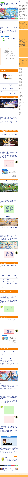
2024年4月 (20, 84)
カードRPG (20, 95)
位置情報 (20, 111)
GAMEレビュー (21, 87)
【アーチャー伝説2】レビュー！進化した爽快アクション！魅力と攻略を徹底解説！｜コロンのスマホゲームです (23, 35)
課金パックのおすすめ (7, 59)
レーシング (20, 109)
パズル (20, 105)
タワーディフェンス (21, 103)
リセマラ (20, 108)
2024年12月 (20, 78)
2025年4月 (20, 75)
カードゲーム (21, 96)
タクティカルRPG (21, 102)
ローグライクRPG (21, 110)
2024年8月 (20, 81)
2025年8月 (20, 72)
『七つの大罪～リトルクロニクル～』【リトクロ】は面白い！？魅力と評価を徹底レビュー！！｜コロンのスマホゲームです (23, 43)
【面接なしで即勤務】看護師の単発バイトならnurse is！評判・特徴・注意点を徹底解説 (23, 6)
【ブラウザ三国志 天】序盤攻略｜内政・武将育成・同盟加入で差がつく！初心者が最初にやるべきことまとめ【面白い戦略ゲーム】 (23, 15)
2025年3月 (20, 76)
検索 (19, 1)
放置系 (20, 113)
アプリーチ (10, 75)
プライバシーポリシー (22, 114)
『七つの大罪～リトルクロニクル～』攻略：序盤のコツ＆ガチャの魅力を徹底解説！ (23, 40)
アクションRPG (21, 93)
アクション (20, 92)
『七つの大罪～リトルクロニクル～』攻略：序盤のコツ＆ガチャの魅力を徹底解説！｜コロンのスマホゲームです (23, 54)
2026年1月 (20, 69)
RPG (19, 90)
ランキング (20, 106)
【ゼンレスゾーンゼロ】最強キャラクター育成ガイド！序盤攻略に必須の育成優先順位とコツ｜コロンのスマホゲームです (23, 63)
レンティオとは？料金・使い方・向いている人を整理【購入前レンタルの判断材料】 (23, 9)
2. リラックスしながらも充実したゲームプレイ (11, 55)
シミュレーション (21, 97)
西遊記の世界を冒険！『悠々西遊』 (9, 51)
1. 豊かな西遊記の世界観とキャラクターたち (11, 54)
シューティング (21, 98)
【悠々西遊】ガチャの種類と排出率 (9, 58)
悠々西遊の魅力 (6, 52)
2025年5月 (20, 74)
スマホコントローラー (22, 100)
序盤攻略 (20, 112)
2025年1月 (20, 77)
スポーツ (20, 99)
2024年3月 (20, 85)
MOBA (20, 89)
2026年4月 (20, 68)
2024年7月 (20, 82)
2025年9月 (20, 71)
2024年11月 (20, 79)
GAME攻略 (20, 88)
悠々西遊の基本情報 (7, 50)
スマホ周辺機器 (21, 101)
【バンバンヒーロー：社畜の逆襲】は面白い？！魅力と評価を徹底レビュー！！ (23, 32)
